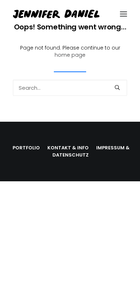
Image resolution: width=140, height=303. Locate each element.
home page (70, 55)
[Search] (70, 88)
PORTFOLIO (26, 147)
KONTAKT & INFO (68, 147)
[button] (123, 14)
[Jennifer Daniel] (70, 14)
